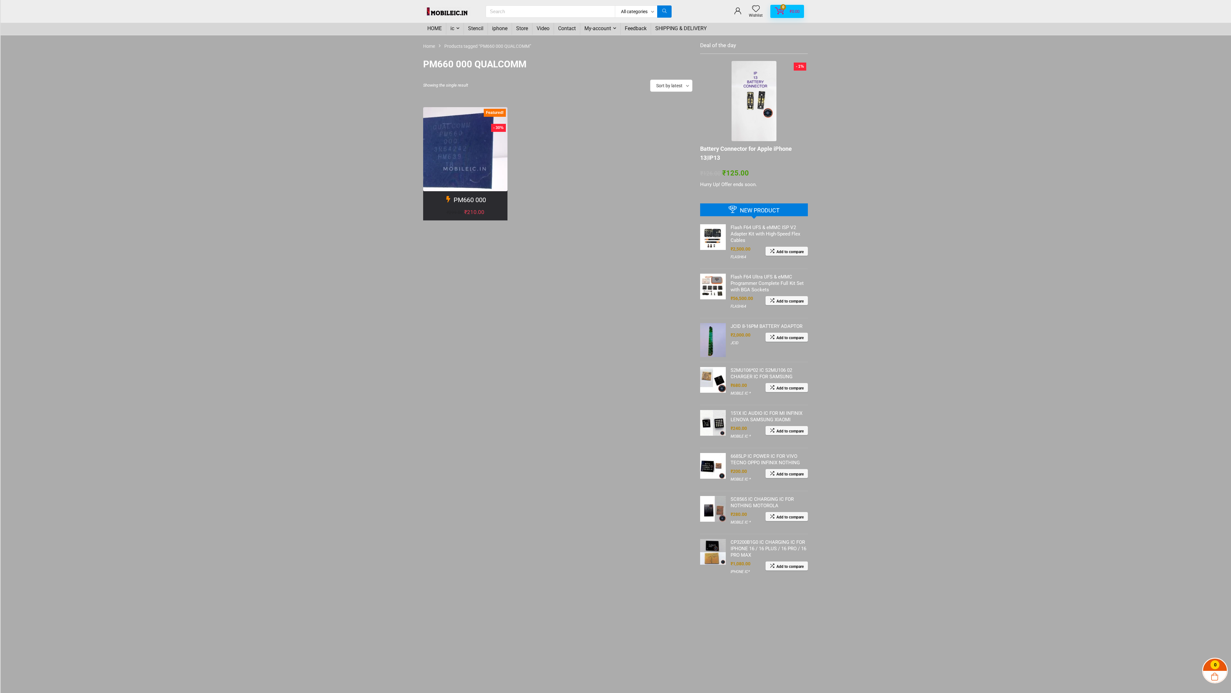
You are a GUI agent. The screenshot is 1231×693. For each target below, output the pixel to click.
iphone (499, 28)
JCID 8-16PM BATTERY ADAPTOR (766, 326)
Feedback (636, 28)
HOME (434, 28)
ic (452, 28)
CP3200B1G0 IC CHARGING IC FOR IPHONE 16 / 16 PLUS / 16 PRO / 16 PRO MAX (768, 548)
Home (429, 46)
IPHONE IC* (740, 571)
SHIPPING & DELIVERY (681, 28)
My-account (597, 28)
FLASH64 (738, 257)
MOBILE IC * (741, 393)
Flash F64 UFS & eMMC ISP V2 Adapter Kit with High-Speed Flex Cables (765, 234)
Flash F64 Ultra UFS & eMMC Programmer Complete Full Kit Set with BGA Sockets (767, 283)
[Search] (664, 11)
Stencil (475, 28)
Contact (567, 28)
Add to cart (465, 219)
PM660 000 (470, 200)
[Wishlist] (756, 9)
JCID (735, 343)
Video (543, 28)
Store (522, 28)
